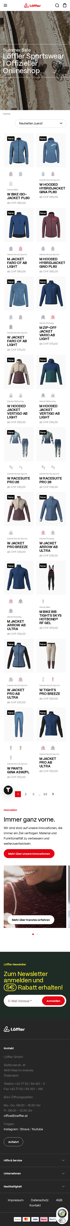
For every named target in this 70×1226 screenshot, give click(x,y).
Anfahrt (13, 1142)
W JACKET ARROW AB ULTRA (48, 546)
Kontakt (35, 1205)
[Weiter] (53, 795)
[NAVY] (11, 248)
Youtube (37, 1129)
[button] (33, 934)
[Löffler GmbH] (32, 5)
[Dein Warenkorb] (65, 5)
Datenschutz (40, 1200)
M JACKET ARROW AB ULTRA (16, 625)
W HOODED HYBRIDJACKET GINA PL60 (51, 188)
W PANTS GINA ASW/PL (18, 770)
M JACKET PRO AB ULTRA (47, 762)
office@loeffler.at (16, 1115)
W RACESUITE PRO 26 (18, 480)
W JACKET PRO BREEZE (17, 545)
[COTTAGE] (53, 468)
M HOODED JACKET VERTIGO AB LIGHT (49, 411)
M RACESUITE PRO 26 (50, 480)
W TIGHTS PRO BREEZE (49, 691)
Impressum (16, 1200)
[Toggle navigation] (5, 5)
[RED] (20, 248)
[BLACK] (20, 601)
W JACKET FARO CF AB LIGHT (17, 341)
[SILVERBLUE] (11, 183)
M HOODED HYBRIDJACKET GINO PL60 (51, 262)
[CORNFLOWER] (20, 174)
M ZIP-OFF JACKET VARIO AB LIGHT (48, 333)
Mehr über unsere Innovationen (29, 853)
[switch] (62, 1221)
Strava (24, 1129)
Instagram (11, 1129)
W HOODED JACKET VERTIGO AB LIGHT (17, 411)
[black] (11, 326)
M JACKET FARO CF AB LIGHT (17, 262)
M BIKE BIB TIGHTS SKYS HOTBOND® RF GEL (50, 617)
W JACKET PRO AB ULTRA (15, 693)
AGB (59, 1200)
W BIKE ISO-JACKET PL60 (18, 196)
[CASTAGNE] (11, 174)
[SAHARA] (11, 395)
